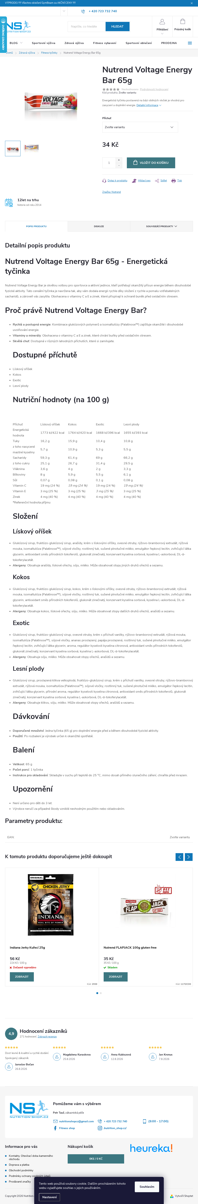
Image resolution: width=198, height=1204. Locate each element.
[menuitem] (16, 43)
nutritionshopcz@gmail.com (76, 1121)
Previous (179, 857)
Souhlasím (147, 1187)
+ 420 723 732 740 (115, 1121)
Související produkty (159, 226)
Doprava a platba (19, 1165)
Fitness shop (67, 1128)
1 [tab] (97, 993)
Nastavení (49, 1197)
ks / (95, 1159)
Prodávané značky (20, 1181)
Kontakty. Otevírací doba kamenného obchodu (31, 1157)
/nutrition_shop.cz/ (115, 1128)
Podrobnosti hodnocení (154, 89)
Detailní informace (147, 105)
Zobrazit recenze (47, 1036)
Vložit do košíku (154, 163)
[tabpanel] (52, 927)
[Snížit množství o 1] (119, 165)
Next (189, 857)
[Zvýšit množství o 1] (119, 160)
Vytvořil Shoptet (184, 1196)
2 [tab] (101, 993)
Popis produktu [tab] (36, 226)
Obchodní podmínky (21, 1170)
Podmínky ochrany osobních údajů (29, 1176)
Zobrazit (22, 977)
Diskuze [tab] (99, 226)
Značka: (111, 192)
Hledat (117, 26)
